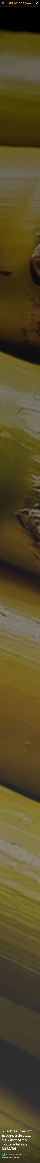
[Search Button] (37, 3)
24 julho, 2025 (23, 1154)
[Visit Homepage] (20, 3)
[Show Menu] (3, 3)
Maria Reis (12, 1154)
